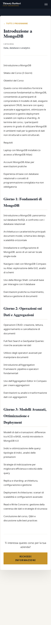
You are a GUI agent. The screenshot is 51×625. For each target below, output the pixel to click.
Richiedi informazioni (25, 558)
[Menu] (46, 4)
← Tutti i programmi (16, 23)
